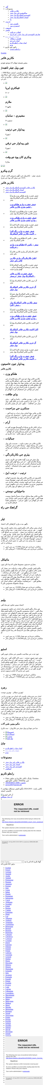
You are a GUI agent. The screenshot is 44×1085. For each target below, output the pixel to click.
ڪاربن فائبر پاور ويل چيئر (14, 762)
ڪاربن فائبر (14, 11)
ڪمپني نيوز (14, 24)
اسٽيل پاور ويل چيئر (12, 764)
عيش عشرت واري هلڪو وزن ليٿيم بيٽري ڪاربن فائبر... (23, 205)
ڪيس (7, 30)
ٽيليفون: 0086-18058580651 (15, 783)
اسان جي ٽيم (15, 41)
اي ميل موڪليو (6, 797)
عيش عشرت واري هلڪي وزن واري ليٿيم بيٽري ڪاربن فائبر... (23, 219)
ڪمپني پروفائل (15, 39)
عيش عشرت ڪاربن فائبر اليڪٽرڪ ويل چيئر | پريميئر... (22, 274)
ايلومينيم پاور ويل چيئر (13, 767)
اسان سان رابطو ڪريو (18, 43)
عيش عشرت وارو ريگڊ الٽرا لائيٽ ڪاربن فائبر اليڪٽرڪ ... (23, 232)
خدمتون (8, 28)
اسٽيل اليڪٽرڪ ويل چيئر (19, 17)
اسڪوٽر (8, 769)
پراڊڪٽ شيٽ (15, 49)
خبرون (7, 22)
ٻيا (11, 19)
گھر (6, 7)
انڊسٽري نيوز (15, 26)
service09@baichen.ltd (13, 785)
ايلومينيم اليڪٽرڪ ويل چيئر (20, 15)
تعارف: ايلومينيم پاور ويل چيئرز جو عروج (25, 34)
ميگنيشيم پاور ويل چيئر (18, 13)
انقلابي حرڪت (15, 32)
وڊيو (11, 45)
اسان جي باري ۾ (12, 36)
